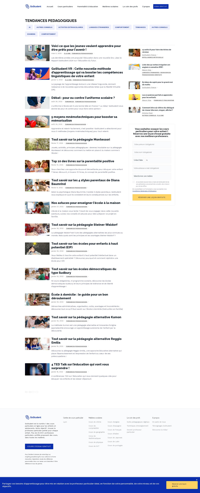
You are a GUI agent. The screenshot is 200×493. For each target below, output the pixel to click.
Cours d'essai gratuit (39, 446)
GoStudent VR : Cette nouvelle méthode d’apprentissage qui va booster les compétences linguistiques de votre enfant (87, 72)
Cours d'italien (113, 434)
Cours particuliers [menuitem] (65, 7)
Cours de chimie (95, 422)
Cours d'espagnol (114, 426)
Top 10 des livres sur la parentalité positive (82, 161)
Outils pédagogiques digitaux (138, 422)
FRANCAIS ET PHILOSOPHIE (164, 100)
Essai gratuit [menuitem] (160, 6)
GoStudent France (149, 55)
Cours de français (114, 430)
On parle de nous (159, 422)
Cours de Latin (113, 441)
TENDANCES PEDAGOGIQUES (82, 53)
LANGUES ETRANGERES (150, 72)
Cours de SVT (94, 446)
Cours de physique (96, 442)
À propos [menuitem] (146, 7)
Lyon (65, 422)
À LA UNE (67, 53)
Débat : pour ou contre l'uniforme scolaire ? (83, 98)
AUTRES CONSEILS (149, 115)
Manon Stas (146, 70)
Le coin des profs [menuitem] (130, 7)
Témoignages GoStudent (162, 426)
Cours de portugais (115, 445)
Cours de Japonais (115, 438)
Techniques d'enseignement (137, 426)
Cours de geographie (97, 432)
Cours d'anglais (113, 422)
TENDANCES (69, 101)
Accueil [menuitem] (50, 7)
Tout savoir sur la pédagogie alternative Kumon (86, 317)
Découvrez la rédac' (160, 430)
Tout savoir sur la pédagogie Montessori (80, 139)
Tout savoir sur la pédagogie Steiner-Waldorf (84, 224)
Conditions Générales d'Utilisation (144, 191)
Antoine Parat (147, 113)
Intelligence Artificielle (152, 57)
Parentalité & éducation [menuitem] (87, 7)
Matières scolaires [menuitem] (110, 7)
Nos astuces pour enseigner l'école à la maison (85, 203)
